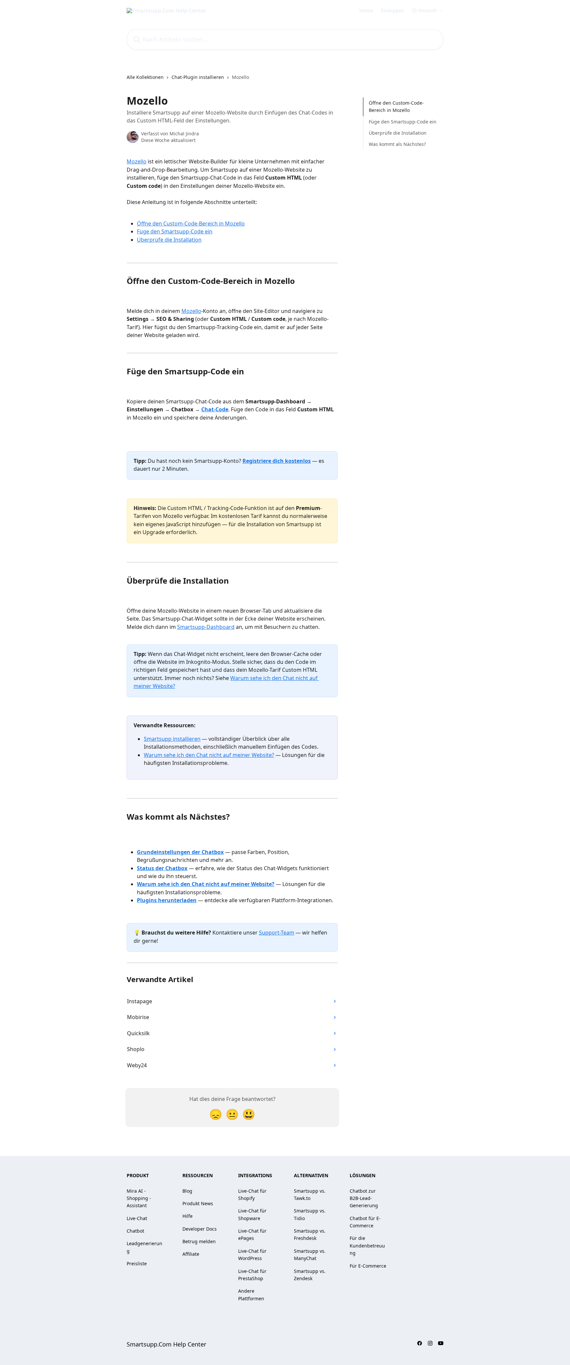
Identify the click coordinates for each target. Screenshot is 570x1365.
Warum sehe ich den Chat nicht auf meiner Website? (209, 755)
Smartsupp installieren (172, 738)
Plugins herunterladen (167, 900)
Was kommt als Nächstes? (397, 144)
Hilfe (187, 1216)
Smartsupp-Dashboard (206, 627)
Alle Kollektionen (145, 77)
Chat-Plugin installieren (198, 77)
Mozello (136, 161)
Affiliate (190, 1254)
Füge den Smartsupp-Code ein (174, 231)
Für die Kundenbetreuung (367, 1245)
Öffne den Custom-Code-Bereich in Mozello (191, 223)
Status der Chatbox (162, 868)
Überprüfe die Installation (169, 239)
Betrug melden (199, 1241)
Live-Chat (137, 1218)
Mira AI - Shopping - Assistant (139, 1198)
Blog (187, 1191)
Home (366, 10)
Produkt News (197, 1203)
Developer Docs (199, 1229)
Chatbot (135, 1231)
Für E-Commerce (368, 1266)
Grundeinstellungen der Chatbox (180, 852)
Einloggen (392, 10)
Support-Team (276, 932)
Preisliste (137, 1263)
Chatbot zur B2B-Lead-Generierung (364, 1198)
